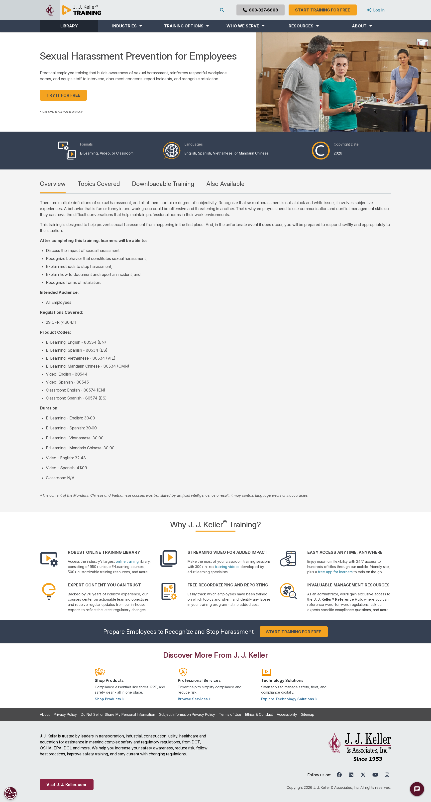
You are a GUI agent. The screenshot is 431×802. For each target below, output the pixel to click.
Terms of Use (230, 714)
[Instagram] (387, 775)
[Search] (223, 9)
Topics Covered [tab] (99, 183)
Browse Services (193, 699)
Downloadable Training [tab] (163, 183)
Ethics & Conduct (259, 714)
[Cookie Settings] (10, 793)
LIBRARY (69, 25)
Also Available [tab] (225, 183)
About (45, 714)
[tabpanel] (215, 349)
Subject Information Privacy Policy (187, 714)
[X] (363, 775)
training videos (227, 566)
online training (127, 561)
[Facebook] (339, 775)
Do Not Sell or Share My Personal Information (118, 714)
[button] (127, 26)
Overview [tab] (53, 183)
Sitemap (307, 714)
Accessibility (287, 714)
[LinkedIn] (351, 775)
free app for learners (335, 572)
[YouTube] (375, 775)
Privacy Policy (65, 714)
